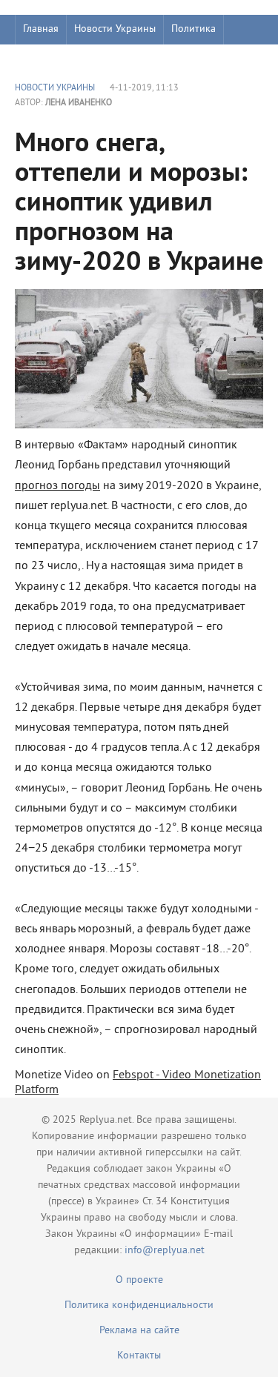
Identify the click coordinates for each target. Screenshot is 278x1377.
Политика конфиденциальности (139, 1305)
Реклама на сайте (139, 1330)
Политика (193, 29)
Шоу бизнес (49, 59)
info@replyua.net (165, 1250)
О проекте (139, 1280)
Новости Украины (115, 29)
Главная (41, 29)
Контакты (139, 1356)
